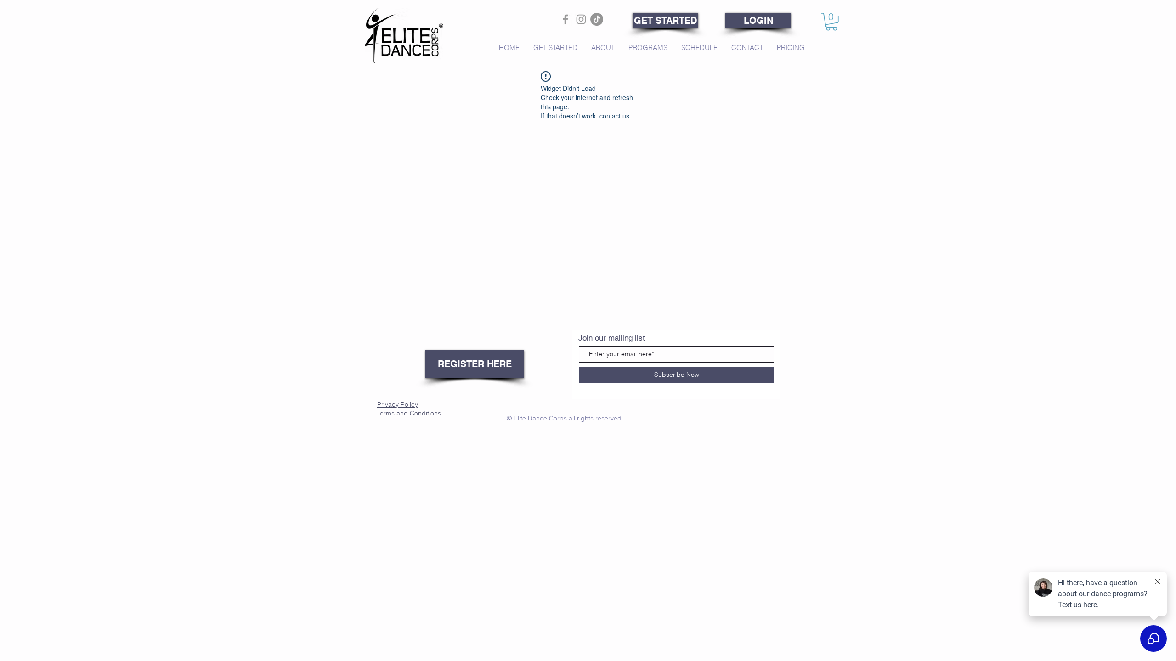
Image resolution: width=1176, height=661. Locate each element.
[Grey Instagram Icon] (581, 19)
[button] (831, 22)
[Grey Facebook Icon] (565, 19)
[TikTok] (596, 19)
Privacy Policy (397, 404)
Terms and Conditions (409, 413)
